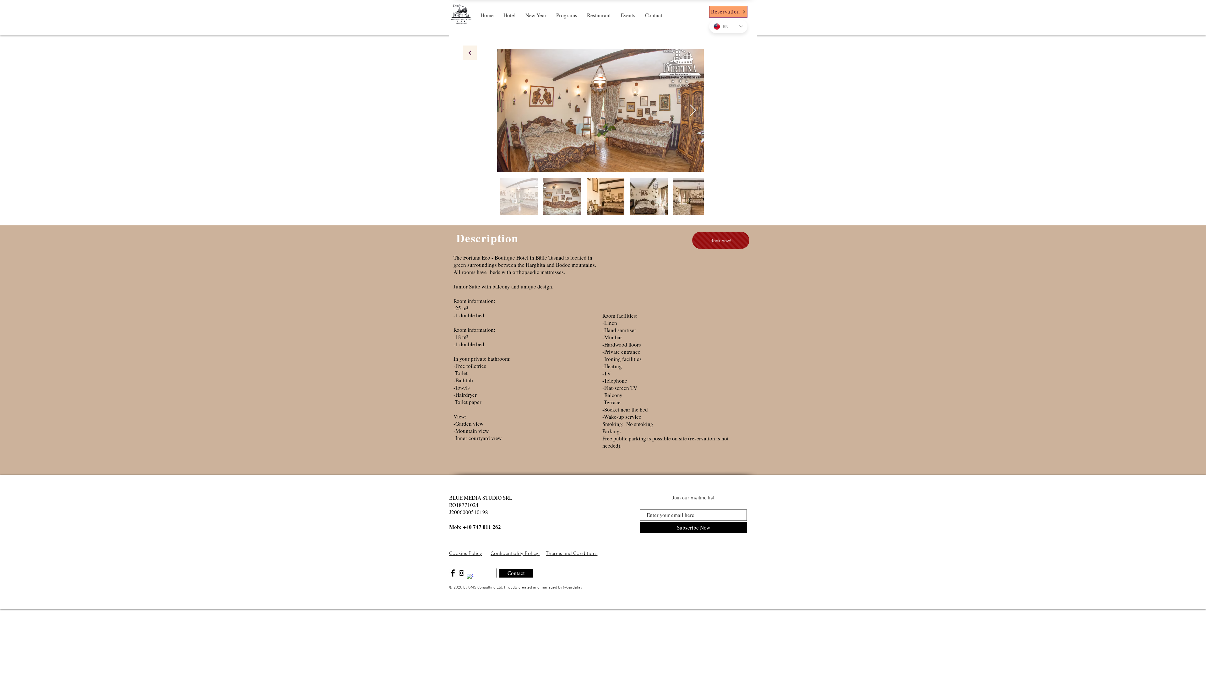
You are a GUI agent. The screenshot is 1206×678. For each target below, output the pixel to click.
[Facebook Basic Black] (452, 573)
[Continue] (470, 53)
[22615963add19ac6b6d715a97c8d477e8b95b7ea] (470, 577)
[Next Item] (693, 111)
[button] (509, 15)
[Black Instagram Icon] (461, 573)
